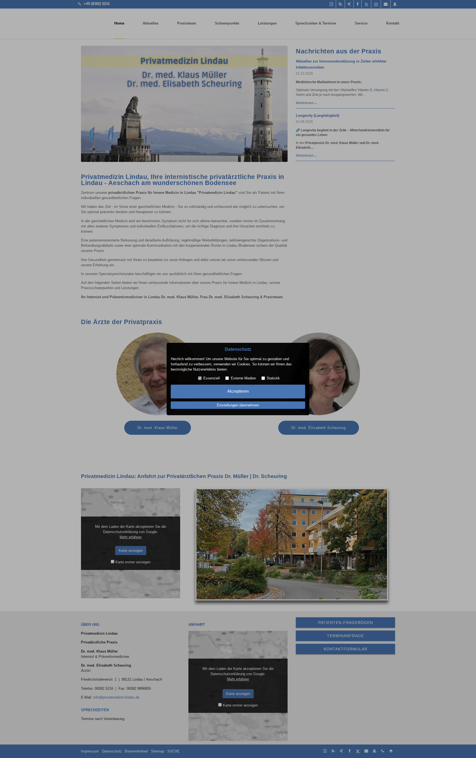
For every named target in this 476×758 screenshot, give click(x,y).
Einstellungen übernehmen (238, 405)
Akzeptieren (238, 391)
